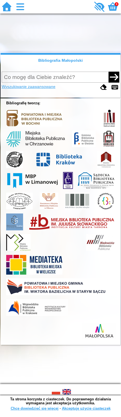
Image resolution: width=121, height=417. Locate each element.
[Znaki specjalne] (114, 87)
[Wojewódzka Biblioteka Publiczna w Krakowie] (37, 316)
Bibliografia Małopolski (60, 60)
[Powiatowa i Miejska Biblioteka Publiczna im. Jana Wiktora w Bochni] (34, 126)
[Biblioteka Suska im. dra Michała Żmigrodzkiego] (14, 230)
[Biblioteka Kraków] (60, 168)
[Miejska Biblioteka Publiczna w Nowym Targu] (19, 209)
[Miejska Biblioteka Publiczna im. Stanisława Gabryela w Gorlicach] (108, 147)
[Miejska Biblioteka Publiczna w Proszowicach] (105, 209)
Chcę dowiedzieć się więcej (35, 408)
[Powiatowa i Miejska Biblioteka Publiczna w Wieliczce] (34, 274)
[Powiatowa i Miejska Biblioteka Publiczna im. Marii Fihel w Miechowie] (68, 189)
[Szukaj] (114, 77)
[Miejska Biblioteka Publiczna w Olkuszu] (49, 209)
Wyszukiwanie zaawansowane (28, 86)
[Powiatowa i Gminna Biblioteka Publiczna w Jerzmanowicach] (14, 168)
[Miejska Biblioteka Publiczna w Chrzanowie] (35, 147)
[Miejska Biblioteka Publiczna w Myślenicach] (106, 168)
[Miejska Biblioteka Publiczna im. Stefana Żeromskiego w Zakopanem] (18, 251)
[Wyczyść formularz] (103, 87)
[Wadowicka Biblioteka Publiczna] (100, 251)
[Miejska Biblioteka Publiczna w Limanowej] (32, 189)
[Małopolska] (99, 339)
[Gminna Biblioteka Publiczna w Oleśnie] (84, 147)
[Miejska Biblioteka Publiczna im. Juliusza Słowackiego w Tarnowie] (71, 230)
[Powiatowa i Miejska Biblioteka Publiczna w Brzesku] (109, 126)
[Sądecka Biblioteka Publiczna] (96, 189)
